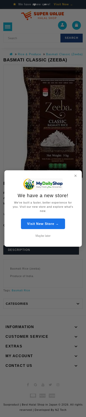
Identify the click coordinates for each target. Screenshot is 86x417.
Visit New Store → (43, 224)
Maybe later (43, 235)
